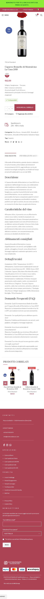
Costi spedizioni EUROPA (11, 461)
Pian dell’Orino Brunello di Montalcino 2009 (12, 388)
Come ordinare (8, 455)
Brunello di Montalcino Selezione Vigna (26, 135)
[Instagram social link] (7, 445)
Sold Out (6, 493)
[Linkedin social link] (19, 142)
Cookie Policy (8, 504)
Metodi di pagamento (10, 480)
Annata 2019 (25, 132)
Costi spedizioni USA (10, 465)
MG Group (17, 583)
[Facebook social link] (11, 142)
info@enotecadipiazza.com (10, 9)
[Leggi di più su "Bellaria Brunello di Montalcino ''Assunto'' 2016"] (25, 383)
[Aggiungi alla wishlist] (18, 370)
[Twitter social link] (13, 142)
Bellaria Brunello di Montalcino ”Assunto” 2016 (31, 388)
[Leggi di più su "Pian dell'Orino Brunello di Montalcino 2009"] (5, 383)
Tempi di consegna (9, 484)
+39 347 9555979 (8, 432)
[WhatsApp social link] (21, 142)
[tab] (10, 155)
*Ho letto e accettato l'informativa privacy (19, 539)
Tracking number (9, 487)
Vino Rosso (16, 132)
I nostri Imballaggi (9, 477)
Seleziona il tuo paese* (10, 529)
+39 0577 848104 (28, 9)
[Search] (41, 15)
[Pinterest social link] (16, 142)
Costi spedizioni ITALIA (10, 458)
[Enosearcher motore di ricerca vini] (13, 562)
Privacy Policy (8, 501)
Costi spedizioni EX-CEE (11, 468)
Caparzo (11, 138)
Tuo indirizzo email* (9, 520)
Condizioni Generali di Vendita (13, 490)
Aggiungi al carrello (25, 107)
